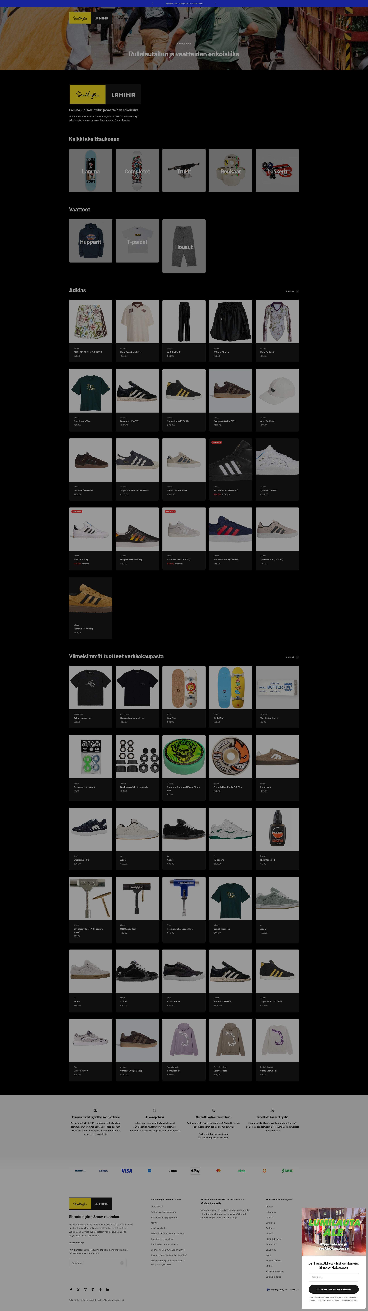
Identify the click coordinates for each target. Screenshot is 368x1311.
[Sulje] (359, 1213)
